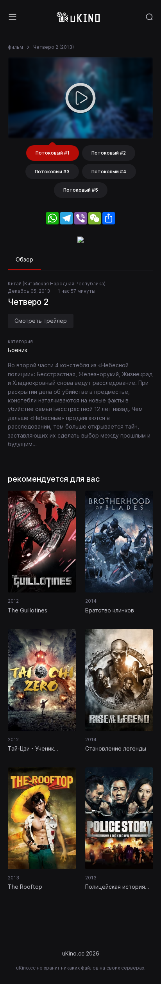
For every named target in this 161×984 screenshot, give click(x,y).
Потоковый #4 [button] (109, 171)
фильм (15, 47)
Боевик (17, 350)
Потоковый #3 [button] (52, 171)
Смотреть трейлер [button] (40, 320)
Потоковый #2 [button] (108, 153)
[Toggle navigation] (12, 17)
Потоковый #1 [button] (53, 153)
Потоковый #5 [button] (80, 190)
